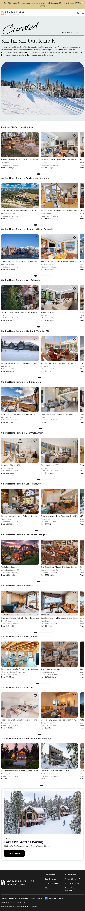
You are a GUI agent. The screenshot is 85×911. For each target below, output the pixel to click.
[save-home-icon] (35, 135)
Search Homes (51, 879)
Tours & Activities (72, 883)
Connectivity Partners (70, 889)
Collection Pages (52, 883)
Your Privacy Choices (55, 898)
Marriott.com (70, 875)
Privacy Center (23, 898)
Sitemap (48, 888)
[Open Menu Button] (81, 13)
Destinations (50, 875)
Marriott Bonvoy (72, 879)
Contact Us (20, 902)
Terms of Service (36, 898)
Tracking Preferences (8, 898)
